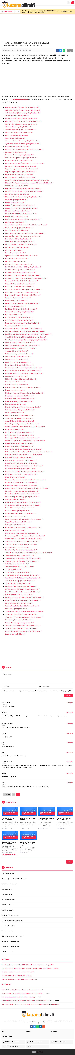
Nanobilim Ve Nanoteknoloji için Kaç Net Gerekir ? (22, 491)
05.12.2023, (4, 744)
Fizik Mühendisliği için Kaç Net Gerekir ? (18, 317)
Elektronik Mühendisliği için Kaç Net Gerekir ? (20, 273)
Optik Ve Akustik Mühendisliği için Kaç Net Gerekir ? (23, 502)
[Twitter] (34, 1026)
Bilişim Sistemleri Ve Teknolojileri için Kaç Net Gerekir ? (24, 191)
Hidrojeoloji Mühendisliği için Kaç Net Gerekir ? (21, 379)
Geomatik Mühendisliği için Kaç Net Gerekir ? (20, 348)
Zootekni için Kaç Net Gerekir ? (15, 634)
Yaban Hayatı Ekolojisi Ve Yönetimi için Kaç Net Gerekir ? (24, 612)
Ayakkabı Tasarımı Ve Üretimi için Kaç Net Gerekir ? (22, 144)
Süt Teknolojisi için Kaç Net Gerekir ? (17, 547)
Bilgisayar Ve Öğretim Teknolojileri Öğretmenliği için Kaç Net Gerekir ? (29, 183)
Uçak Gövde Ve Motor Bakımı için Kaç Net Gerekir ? (22, 592)
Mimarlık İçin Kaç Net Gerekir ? (15, 477)
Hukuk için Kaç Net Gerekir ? (15, 382)
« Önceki (7, 794)
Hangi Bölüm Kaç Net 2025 (15, 45)
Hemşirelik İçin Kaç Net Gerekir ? (16, 376)
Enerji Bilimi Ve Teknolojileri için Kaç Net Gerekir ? (22, 292)
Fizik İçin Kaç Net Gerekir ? (14, 315)
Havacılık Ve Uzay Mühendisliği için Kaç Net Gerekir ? (23, 371)
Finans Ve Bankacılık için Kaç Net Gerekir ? (19, 312)
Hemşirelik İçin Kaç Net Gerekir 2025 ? (46, 819)
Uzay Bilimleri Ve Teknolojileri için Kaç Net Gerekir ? (23, 600)
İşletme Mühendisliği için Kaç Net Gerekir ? (19, 415)
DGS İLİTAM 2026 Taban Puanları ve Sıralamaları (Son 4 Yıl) (18, 997)
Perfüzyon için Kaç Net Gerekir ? (16, 516)
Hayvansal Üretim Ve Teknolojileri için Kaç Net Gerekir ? (24, 373)
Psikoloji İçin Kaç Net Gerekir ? (15, 530)
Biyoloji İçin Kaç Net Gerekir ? (15, 203)
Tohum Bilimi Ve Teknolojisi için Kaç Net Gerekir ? (22, 575)
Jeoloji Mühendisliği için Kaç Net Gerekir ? (19, 421)
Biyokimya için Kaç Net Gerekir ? (16, 200)
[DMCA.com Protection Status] (37, 1052)
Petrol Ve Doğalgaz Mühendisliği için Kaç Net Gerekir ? (24, 519)
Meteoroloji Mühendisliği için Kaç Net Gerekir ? (21, 474)
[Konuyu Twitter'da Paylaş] (60, 50)
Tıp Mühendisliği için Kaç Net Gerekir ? (18, 572)
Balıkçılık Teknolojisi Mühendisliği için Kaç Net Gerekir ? (24, 149)
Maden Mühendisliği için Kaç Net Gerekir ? (19, 443)
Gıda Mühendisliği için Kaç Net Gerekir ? (19, 354)
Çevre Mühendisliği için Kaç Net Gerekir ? (19, 228)
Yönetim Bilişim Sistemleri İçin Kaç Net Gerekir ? (21, 628)
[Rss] (43, 1026)
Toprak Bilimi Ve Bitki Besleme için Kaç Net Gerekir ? (23, 578)
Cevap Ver (70, 702)
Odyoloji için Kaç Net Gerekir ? (15, 499)
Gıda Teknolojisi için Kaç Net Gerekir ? (18, 357)
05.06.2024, (5, 704)
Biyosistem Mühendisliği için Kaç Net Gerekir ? (21, 214)
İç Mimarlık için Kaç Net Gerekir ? (16, 385)
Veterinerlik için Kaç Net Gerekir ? (16, 609)
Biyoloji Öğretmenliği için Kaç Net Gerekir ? (20, 205)
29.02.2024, (5, 725)
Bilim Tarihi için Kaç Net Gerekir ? (16, 186)
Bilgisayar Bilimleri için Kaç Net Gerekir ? (19, 175)
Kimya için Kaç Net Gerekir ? (14, 429)
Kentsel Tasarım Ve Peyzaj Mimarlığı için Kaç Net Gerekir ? (25, 427)
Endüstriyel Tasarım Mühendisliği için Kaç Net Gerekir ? (24, 289)
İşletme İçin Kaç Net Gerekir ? (15, 413)
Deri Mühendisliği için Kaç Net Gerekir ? (18, 239)
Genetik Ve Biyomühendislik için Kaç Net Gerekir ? (22, 345)
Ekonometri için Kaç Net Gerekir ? (16, 259)
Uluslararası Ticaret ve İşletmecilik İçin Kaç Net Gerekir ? (24, 598)
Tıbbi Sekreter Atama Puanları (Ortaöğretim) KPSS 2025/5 (18, 972)
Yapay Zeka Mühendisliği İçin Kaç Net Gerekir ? (21, 614)
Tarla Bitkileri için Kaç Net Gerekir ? (17, 564)
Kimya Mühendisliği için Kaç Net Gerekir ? (19, 432)
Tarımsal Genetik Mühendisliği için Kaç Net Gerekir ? (23, 558)
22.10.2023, (4, 784)
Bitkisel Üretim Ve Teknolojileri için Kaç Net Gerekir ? (23, 197)
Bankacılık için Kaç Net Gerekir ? (16, 152)
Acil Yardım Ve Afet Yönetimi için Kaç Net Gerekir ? (22, 110)
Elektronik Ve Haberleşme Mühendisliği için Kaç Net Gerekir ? (26, 278)
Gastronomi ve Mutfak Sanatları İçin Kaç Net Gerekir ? (23, 329)
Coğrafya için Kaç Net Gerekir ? (16, 222)
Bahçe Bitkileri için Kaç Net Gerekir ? (17, 147)
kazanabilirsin (55, 1004)
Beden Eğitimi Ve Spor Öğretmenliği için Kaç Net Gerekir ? (25, 163)
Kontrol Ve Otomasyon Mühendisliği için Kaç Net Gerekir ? (25, 441)
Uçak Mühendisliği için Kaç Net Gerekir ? (19, 595)
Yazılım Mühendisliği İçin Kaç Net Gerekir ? (19, 623)
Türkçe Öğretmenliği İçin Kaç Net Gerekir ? (19, 581)
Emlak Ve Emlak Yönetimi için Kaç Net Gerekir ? (21, 281)
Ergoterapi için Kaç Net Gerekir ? (16, 301)
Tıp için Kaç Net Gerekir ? (13, 569)
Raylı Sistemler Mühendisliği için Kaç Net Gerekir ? (22, 533)
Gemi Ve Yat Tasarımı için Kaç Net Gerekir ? (20, 343)
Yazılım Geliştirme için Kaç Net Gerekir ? (18, 620)
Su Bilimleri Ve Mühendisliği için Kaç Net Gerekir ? (22, 541)
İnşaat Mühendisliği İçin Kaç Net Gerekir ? (19, 401)
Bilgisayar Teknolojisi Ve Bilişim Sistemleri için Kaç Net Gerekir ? (27, 180)
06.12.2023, (4, 735)
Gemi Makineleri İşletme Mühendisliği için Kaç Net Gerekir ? (25, 337)
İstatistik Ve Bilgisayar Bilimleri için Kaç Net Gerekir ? (23, 407)
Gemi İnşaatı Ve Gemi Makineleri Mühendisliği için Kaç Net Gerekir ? (28, 334)
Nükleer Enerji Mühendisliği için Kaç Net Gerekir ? (22, 497)
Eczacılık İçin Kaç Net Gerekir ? (15, 253)
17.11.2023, (4, 763)
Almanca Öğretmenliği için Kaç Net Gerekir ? (20, 130)
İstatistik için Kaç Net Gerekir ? (15, 404)
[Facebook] (31, 1026)
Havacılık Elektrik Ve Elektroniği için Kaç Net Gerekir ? (23, 368)
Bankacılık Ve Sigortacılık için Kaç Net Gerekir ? (21, 158)
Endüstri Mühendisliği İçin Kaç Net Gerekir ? (20, 284)
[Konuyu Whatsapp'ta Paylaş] (64, 50)
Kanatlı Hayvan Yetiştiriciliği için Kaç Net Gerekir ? (22, 424)
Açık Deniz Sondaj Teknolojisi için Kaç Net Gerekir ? (22, 113)
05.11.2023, (4, 775)
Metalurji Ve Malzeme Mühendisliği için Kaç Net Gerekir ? (24, 472)
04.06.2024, (5, 714)
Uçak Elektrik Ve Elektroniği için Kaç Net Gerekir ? (22, 589)
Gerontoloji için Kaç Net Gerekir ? (16, 351)
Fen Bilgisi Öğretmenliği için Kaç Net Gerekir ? (21, 309)
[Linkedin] (40, 1026)
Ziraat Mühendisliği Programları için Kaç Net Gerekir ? (23, 631)
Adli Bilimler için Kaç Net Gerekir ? (17, 116)
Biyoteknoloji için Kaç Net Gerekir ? (17, 217)
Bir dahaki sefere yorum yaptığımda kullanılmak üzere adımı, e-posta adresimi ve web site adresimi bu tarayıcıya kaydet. (37, 691)
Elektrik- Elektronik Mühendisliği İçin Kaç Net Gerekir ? (23, 267)
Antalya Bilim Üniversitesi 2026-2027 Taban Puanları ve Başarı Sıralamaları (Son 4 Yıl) (25, 1000)
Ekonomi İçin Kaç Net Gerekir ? (15, 261)
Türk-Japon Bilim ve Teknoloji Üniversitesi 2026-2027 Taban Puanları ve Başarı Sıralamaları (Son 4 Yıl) (30, 968)
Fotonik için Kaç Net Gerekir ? (15, 326)
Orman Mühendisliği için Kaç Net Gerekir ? (19, 508)
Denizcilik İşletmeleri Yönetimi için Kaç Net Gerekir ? (23, 236)
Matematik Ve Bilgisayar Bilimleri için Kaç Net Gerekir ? (24, 466)
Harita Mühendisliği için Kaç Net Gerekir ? (19, 365)
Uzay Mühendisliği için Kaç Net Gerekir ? (19, 603)
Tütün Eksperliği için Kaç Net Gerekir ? (18, 584)
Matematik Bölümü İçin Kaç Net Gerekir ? (19, 458)
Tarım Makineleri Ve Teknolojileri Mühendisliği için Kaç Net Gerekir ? (28, 553)
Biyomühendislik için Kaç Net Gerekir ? (18, 211)
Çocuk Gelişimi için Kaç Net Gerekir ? (17, 230)
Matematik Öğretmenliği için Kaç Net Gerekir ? (21, 463)
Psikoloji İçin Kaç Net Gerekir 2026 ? (63, 819)
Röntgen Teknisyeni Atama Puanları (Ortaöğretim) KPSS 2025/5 (19, 979)
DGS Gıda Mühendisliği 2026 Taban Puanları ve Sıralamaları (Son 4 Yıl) (21, 990)
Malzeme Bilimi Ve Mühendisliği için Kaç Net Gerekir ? (23, 449)
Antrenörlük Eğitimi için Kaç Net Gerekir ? (19, 133)
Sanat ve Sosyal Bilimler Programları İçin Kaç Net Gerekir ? (25, 536)
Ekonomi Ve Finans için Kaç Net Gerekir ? (19, 264)
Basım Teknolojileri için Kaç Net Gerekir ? (19, 161)
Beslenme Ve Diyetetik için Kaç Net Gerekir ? (20, 166)
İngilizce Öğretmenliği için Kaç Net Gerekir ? (20, 399)
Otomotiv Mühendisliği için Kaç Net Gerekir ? (20, 513)
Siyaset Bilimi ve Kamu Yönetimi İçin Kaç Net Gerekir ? (23, 539)
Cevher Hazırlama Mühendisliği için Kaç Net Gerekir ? (23, 219)
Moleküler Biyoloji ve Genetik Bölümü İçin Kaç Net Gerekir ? (25, 480)
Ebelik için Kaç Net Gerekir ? (15, 250)
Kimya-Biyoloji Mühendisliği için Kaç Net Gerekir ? (22, 438)
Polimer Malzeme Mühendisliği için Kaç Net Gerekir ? (23, 527)
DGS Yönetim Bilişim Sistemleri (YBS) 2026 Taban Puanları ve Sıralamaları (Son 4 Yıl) (25, 1004)
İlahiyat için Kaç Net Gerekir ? (15, 390)
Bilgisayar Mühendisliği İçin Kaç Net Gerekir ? (20, 177)
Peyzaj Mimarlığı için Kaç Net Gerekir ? (18, 522)
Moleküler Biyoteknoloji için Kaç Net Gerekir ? (21, 483)
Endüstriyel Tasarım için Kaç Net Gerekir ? (19, 287)
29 (31, 50)
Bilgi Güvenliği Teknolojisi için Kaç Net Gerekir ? (21, 169)
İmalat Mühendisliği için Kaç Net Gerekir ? (19, 396)
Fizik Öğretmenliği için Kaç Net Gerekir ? (19, 320)
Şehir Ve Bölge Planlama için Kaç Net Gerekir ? (21, 550)
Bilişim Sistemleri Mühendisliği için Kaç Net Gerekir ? (23, 189)
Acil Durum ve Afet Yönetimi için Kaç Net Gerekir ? (22, 107)
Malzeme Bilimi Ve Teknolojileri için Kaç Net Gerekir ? (23, 455)
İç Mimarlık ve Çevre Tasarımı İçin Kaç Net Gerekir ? (22, 387)
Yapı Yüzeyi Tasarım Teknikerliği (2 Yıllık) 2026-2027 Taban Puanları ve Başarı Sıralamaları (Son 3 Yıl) (40, 11)
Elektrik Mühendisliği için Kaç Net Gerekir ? (20, 270)
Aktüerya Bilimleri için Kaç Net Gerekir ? (18, 127)
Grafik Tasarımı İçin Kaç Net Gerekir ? (17, 362)
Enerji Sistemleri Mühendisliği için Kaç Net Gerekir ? (23, 295)
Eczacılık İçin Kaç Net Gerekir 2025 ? (9, 843)
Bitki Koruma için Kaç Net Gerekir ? (17, 194)
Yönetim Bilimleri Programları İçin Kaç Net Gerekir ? (22, 626)
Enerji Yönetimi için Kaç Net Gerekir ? (18, 298)
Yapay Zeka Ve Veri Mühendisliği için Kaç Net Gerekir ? (24, 617)
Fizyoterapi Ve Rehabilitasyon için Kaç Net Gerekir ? (22, 323)
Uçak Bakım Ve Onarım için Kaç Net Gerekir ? (20, 586)
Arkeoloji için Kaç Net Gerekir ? (16, 138)
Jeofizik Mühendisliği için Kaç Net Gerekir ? (20, 418)
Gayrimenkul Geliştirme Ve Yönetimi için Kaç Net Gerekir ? (25, 331)
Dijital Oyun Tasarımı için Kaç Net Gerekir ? (19, 242)
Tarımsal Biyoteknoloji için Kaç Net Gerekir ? (20, 555)
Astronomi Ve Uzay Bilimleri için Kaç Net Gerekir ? (22, 141)
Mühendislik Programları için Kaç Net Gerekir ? (21, 486)
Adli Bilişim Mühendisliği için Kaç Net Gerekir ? (21, 119)
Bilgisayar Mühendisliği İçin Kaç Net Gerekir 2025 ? (27, 844)
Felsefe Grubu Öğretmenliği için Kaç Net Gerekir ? (22, 303)
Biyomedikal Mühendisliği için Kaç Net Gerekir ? (21, 208)
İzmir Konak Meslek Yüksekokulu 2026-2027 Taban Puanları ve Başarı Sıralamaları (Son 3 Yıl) (28, 965)
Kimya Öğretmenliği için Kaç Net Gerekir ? (19, 435)
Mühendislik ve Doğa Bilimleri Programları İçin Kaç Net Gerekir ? (27, 488)
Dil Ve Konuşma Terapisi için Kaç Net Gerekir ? (21, 245)
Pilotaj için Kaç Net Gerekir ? (15, 525)
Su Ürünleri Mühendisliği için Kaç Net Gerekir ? (21, 544)
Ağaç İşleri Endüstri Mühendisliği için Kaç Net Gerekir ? (23, 121)
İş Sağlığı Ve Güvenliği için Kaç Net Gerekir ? (20, 410)
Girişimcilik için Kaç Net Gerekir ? (16, 359)
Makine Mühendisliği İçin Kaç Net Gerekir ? (19, 446)
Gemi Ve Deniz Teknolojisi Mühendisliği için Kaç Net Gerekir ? (26, 340)
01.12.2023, (4, 754)
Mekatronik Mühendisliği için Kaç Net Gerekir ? (21, 469)
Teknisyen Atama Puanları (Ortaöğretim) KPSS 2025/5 (17, 975)
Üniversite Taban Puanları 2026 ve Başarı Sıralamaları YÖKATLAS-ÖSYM (22, 993)
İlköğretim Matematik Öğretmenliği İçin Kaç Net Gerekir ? (24, 393)
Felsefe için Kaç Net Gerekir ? (15, 306)
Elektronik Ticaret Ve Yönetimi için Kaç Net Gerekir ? (23, 275)
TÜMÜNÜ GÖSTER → (67, 11)
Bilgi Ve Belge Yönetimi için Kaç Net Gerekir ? (20, 172)
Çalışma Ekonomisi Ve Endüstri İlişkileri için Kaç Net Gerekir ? (26, 225)
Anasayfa (6, 45)
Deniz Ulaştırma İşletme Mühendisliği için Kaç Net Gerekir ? (25, 233)
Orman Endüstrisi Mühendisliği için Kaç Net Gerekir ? (23, 505)
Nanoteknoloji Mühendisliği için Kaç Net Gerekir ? (22, 494)
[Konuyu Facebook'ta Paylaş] (57, 50)
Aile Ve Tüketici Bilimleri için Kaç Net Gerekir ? (21, 124)
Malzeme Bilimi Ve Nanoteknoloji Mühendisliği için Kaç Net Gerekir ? (28, 452)
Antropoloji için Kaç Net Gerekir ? (16, 135)
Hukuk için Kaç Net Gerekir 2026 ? (8, 819)
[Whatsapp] (37, 1026)
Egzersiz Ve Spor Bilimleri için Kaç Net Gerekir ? (21, 256)
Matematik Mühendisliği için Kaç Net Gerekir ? (21, 460)
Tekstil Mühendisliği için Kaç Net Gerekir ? (19, 567)
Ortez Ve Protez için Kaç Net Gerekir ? (18, 511)
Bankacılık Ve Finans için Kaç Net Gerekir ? (19, 155)
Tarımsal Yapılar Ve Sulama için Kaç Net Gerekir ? (22, 561)
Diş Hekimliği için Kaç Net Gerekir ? (17, 247)
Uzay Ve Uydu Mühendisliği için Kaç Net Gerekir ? (22, 606)
